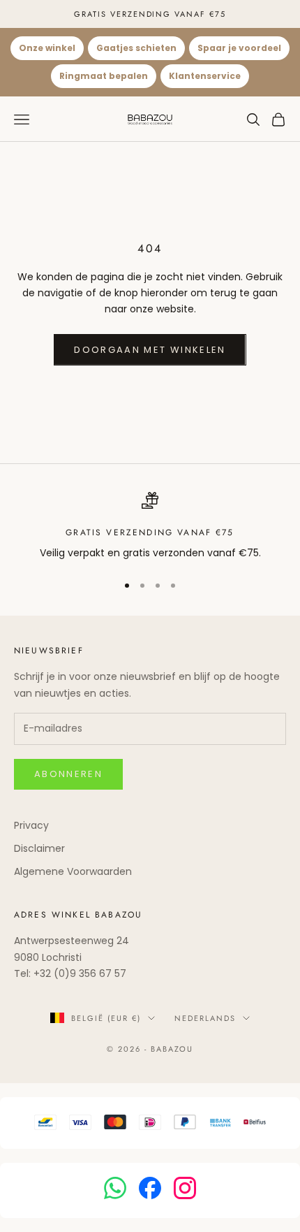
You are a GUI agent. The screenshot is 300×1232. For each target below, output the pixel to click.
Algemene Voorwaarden (73, 871)
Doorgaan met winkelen (149, 349)
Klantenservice (205, 76)
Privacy (31, 825)
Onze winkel (47, 48)
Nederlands (205, 1018)
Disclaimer (39, 848)
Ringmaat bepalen (103, 76)
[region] (150, 526)
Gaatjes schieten (136, 48)
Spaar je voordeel (239, 48)
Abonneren (68, 774)
